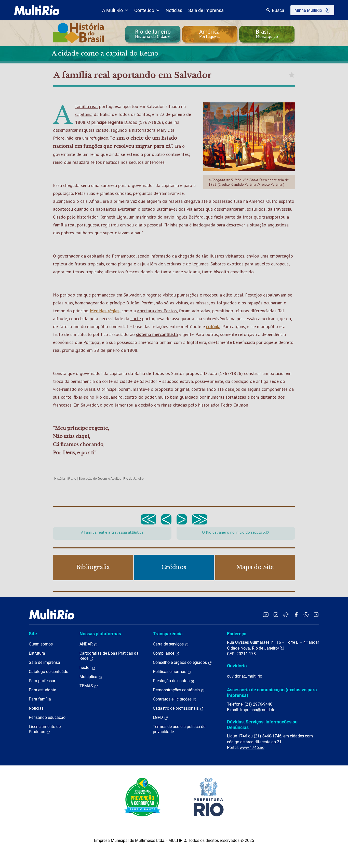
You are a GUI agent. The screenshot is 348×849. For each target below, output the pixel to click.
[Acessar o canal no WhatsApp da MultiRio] (306, 614)
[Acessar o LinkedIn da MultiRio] (316, 614)
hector (85, 667)
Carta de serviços (169, 644)
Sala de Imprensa (206, 10)
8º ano (71, 478)
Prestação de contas (172, 680)
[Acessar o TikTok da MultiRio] (286, 614)
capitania (83, 114)
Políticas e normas (170, 671)
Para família (40, 699)
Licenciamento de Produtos (45, 729)
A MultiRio (112, 10)
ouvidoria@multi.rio (244, 676)
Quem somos (41, 644)
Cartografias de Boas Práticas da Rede (109, 656)
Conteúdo (144, 10)
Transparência (168, 633)
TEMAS (86, 685)
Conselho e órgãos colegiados (180, 662)
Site (33, 633)
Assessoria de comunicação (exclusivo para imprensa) (272, 692)
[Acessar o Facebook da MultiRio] (296, 614)
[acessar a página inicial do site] (37, 10)
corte (135, 318)
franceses (62, 405)
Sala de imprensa (44, 662)
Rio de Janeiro (109, 397)
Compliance (164, 653)
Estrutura (37, 653)
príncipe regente (107, 122)
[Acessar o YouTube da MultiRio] (266, 614)
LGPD (158, 717)
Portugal (92, 342)
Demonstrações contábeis (177, 690)
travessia (282, 209)
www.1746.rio (252, 747)
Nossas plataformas (100, 633)
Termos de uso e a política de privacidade (179, 729)
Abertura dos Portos (157, 311)
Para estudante (42, 690)
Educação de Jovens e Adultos (99, 478)
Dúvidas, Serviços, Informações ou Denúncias (262, 724)
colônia (213, 326)
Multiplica (88, 676)
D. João (130, 122)
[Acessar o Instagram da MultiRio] (276, 614)
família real (86, 106)
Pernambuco (124, 256)
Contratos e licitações (173, 699)
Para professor (42, 680)
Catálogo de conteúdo (48, 671)
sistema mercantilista (157, 334)
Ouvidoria (237, 665)
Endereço (236, 633)
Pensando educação (47, 717)
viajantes (195, 209)
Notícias (174, 10)
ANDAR (86, 644)
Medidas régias (104, 311)
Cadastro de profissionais (176, 708)
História (59, 478)
